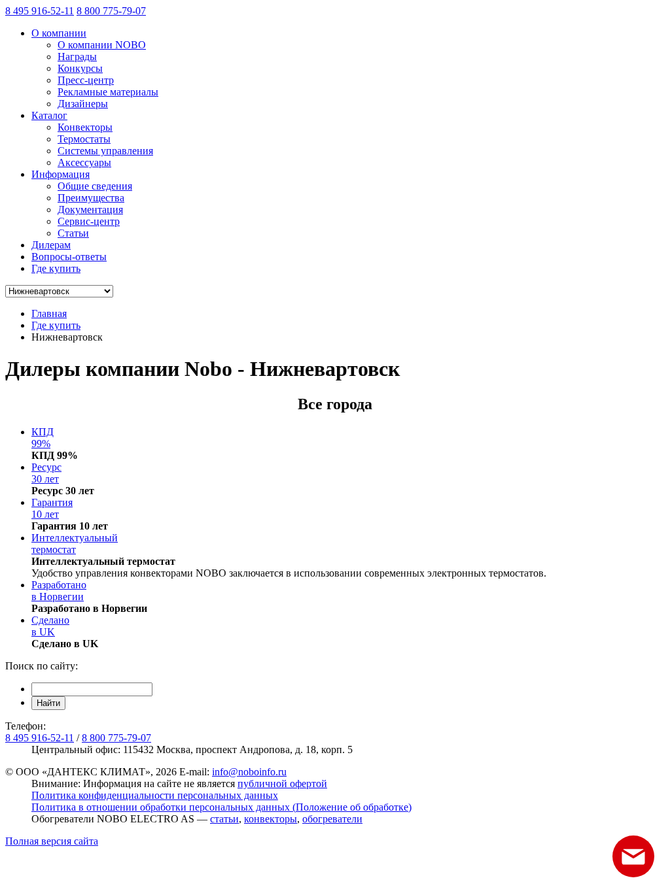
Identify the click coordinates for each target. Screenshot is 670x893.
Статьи (73, 233)
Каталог (49, 115)
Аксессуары (84, 162)
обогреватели (332, 818)
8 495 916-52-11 (39, 10)
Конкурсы (80, 68)
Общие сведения (95, 186)
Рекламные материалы (108, 91)
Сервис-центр (89, 221)
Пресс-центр (86, 80)
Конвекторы (85, 127)
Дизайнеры (83, 103)
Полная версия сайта (51, 841)
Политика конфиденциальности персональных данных (154, 795)
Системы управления (105, 150)
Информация (60, 174)
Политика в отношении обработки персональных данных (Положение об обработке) (221, 807)
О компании (58, 33)
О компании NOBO (102, 44)
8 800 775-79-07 (111, 10)
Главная (49, 313)
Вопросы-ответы (69, 256)
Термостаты (84, 138)
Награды (77, 56)
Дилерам (51, 244)
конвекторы (270, 818)
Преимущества (91, 197)
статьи (224, 818)
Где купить (55, 268)
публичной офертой (282, 783)
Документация (90, 209)
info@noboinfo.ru (249, 771)
